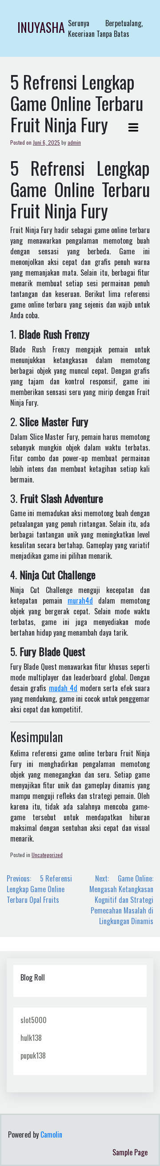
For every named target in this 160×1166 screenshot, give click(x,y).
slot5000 (33, 1020)
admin (74, 142)
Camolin (51, 1134)
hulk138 (31, 1037)
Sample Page (130, 1152)
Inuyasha (41, 27)
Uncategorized (47, 854)
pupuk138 (33, 1055)
